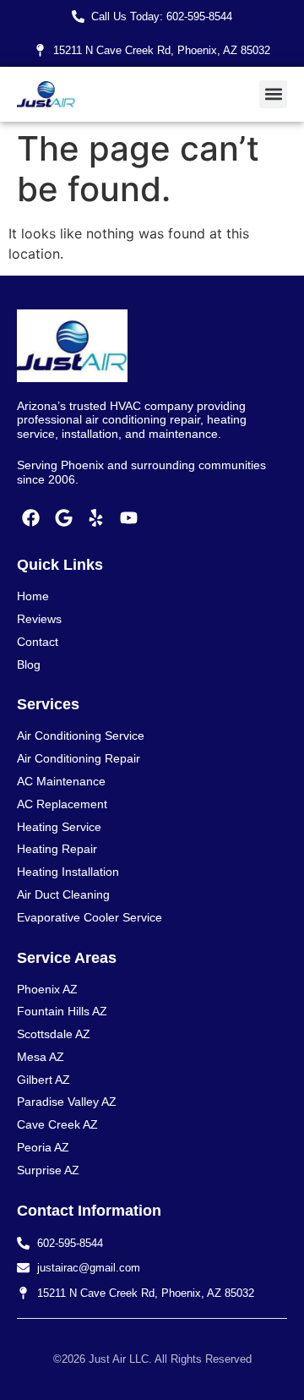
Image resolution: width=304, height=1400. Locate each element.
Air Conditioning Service (80, 735)
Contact (37, 641)
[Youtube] (129, 518)
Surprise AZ (48, 1170)
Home (33, 596)
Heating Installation (68, 871)
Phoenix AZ (47, 989)
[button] (273, 94)
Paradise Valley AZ (67, 1101)
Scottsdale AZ (53, 1034)
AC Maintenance (61, 781)
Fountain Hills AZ (62, 1011)
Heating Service (59, 827)
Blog (29, 664)
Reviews (39, 619)
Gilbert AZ (43, 1079)
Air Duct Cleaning (63, 894)
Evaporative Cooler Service (89, 917)
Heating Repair (57, 849)
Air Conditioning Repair (78, 758)
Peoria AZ (43, 1147)
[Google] (64, 518)
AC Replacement (62, 804)
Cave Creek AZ (57, 1124)
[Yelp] (96, 518)
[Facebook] (31, 518)
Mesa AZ (40, 1057)
